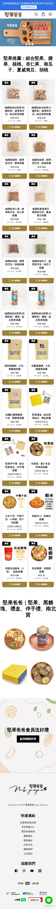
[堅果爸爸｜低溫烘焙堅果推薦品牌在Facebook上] (16, 872)
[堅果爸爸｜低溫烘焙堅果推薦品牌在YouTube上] (32, 872)
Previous (6, 33)
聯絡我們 (28, 849)
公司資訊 (28, 853)
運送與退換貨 (28, 831)
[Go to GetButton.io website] (49, 906)
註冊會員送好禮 (28, 822)
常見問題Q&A (28, 827)
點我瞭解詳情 (29, 7)
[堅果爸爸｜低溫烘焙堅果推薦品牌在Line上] (40, 872)
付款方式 (28, 844)
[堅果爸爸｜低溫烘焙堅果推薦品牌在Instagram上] (24, 872)
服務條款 (28, 836)
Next (49, 33)
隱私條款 (28, 840)
